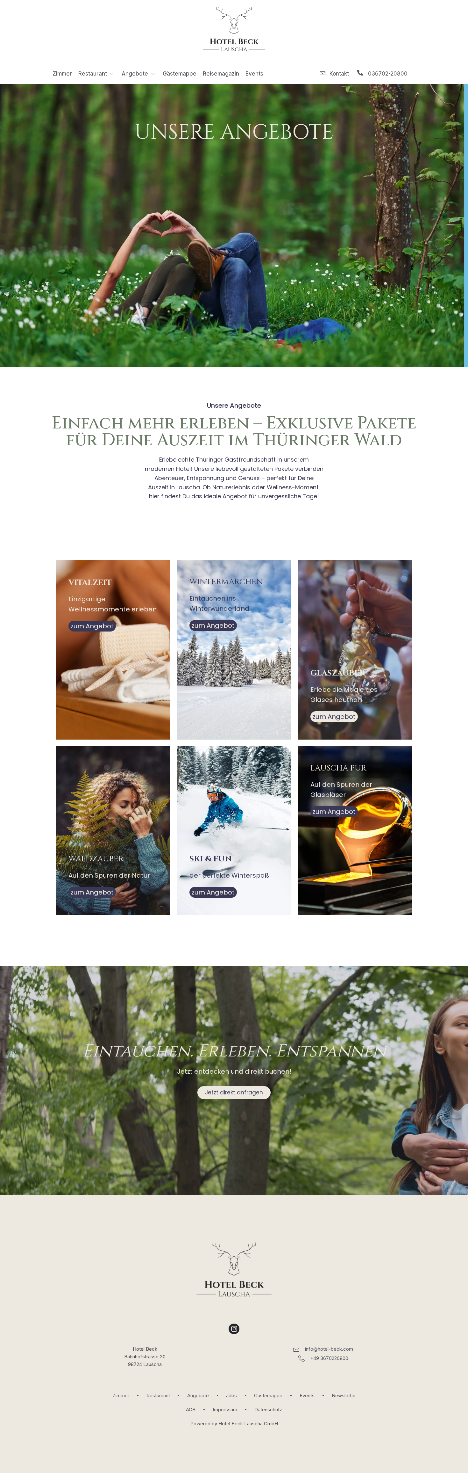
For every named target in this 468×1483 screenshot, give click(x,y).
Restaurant (92, 73)
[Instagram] (234, 1329)
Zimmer (62, 73)
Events (254, 73)
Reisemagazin (221, 73)
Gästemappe (179, 73)
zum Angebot (92, 626)
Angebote (135, 73)
